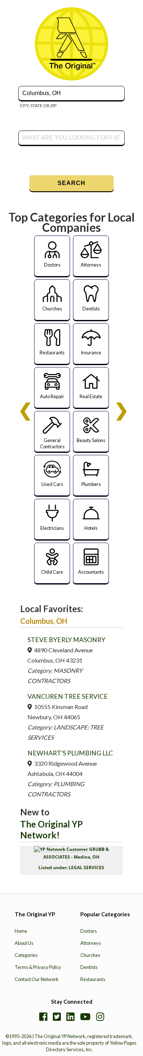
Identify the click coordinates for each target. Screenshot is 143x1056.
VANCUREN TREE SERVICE (67, 696)
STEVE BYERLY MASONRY (66, 640)
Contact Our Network (37, 979)
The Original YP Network (59, 1036)
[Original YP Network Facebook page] (43, 1016)
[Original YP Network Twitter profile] (57, 1016)
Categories (26, 955)
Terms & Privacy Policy (38, 967)
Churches (90, 955)
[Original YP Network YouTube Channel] (85, 1016)
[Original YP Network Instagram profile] (100, 1016)
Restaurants (92, 979)
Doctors (88, 931)
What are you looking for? (44, 129)
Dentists (89, 967)
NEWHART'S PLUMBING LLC (70, 753)
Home (21, 931)
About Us (24, 943)
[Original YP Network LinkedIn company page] (70, 1016)
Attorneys (90, 943)
